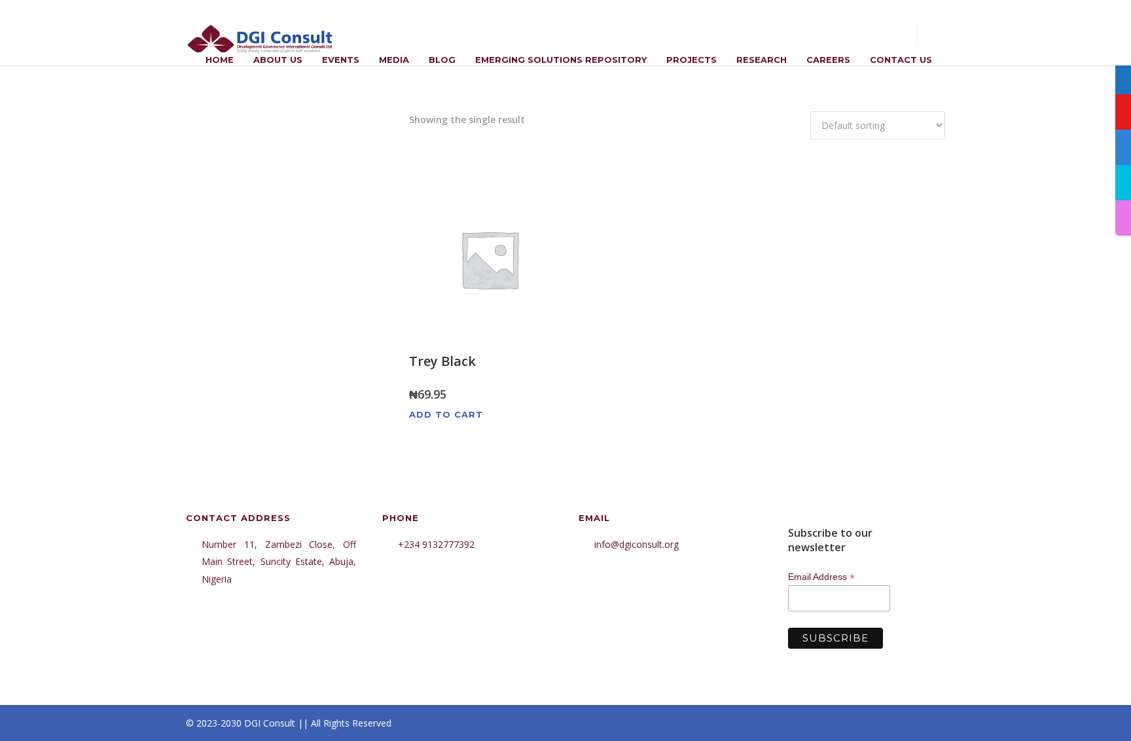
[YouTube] (932, 723)
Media (394, 59)
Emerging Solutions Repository (561, 59)
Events (340, 59)
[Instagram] (853, 723)
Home (220, 59)
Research (761, 59)
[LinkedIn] (880, 723)
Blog (442, 59)
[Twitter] (906, 723)
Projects (691, 59)
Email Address (821, 577)
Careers (828, 59)
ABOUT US (277, 59)
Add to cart (446, 414)
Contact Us (901, 59)
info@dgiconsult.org (636, 544)
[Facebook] (827, 723)
